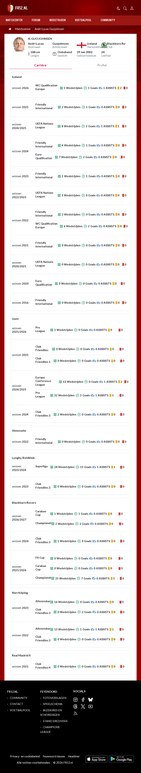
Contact (16, 704)
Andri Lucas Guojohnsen (49, 29)
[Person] (132, 7)
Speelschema (52, 704)
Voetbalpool (83, 20)
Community (108, 20)
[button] (125, 8)
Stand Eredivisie (55, 721)
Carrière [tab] (40, 65)
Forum (36, 20)
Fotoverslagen (54, 697)
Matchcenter (14, 20)
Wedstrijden (57, 20)
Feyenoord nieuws (54, 756)
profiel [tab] (102, 65)
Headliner (74, 756)
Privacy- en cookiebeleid (25, 756)
